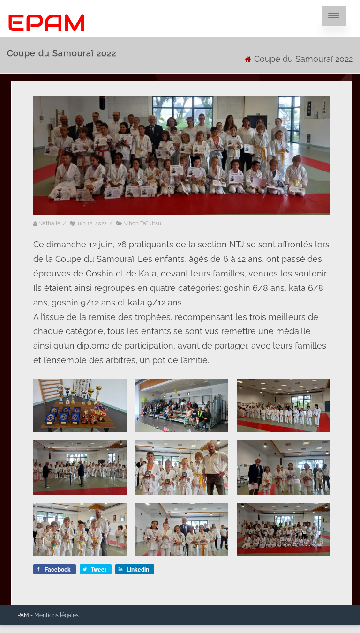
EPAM (46, 22)
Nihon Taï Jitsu (142, 223)
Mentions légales (56, 615)
